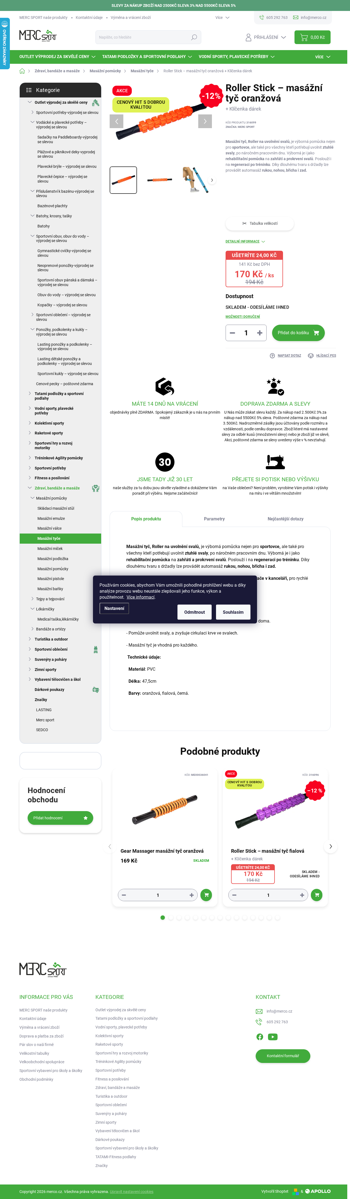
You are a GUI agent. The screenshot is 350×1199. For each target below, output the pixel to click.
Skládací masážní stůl (55, 508)
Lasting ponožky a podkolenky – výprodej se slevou (64, 346)
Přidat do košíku (293, 332)
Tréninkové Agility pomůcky (59, 458)
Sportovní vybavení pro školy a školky (50, 1070)
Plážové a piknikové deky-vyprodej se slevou (66, 154)
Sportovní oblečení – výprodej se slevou (63, 317)
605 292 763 (277, 1022)
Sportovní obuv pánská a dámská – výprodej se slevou (67, 282)
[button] (163, 917)
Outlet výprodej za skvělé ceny (61, 102)
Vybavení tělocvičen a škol (58, 679)
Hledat (194, 37)
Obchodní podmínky (36, 1079)
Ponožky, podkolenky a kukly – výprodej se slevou (62, 331)
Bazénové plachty (52, 206)
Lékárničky (45, 609)
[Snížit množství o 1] (123, 895)
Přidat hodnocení (47, 818)
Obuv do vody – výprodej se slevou (66, 295)
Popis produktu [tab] (146, 518)
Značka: (240, 126)
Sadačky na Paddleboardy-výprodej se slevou (67, 139)
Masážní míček (50, 548)
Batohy (43, 226)
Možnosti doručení (243, 317)
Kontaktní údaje (89, 17)
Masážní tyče (48, 538)
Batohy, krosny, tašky (54, 216)
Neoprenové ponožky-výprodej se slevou (65, 267)
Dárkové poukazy (49, 689)
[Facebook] (260, 1036)
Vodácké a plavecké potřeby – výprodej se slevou (61, 124)
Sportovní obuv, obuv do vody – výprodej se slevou (62, 238)
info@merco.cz (279, 1011)
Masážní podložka (52, 559)
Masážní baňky (50, 589)
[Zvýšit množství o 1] (191, 895)
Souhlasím (233, 612)
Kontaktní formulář (283, 1056)
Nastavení (114, 608)
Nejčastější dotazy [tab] (286, 518)
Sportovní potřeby (50, 468)
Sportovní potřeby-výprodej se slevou (67, 112)
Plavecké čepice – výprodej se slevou (62, 178)
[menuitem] (58, 57)
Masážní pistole (50, 579)
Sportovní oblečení (51, 649)
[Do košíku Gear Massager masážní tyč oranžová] (206, 895)
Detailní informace (242, 241)
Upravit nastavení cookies (131, 1191)
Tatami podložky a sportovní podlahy (59, 395)
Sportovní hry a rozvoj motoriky (53, 445)
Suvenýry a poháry (51, 659)
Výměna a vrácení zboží (131, 17)
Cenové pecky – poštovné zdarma (64, 384)
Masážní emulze (51, 518)
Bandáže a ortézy (51, 629)
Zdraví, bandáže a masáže (57, 488)
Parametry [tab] (214, 518)
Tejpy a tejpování (50, 599)
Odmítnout (194, 612)
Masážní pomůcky (51, 498)
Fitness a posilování (52, 478)
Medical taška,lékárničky (58, 619)
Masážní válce (49, 528)
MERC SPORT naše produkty (43, 17)
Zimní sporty (45, 669)
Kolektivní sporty (49, 423)
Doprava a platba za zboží (41, 1036)
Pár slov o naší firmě (36, 1044)
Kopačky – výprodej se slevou (62, 305)
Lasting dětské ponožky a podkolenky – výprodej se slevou (64, 361)
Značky (41, 700)
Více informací (140, 597)
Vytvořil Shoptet (274, 1191)
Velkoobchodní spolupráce (41, 1062)
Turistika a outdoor (51, 639)
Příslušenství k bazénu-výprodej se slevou (65, 193)
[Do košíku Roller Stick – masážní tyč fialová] (316, 895)
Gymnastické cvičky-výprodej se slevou (64, 253)
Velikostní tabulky (34, 1053)
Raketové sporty (49, 433)
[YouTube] (273, 1036)
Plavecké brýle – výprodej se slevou (67, 166)
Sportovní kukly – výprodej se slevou (67, 373)
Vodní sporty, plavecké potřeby (54, 410)
